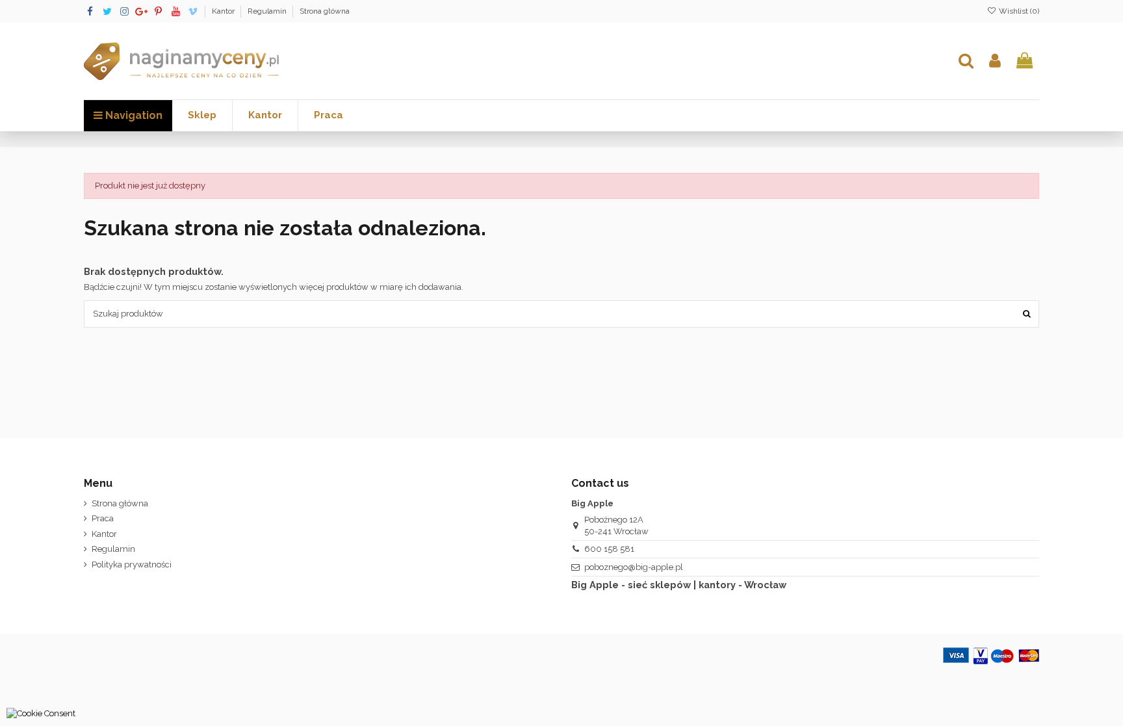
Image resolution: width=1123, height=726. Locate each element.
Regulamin (268, 11)
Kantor (224, 11)
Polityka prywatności (132, 564)
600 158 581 (609, 549)
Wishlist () (1018, 11)
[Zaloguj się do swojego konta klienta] (995, 61)
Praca (103, 518)
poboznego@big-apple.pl (633, 567)
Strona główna (325, 11)
